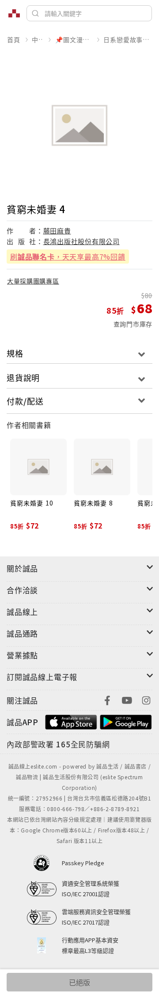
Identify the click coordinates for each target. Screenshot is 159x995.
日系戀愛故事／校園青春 (127, 39)
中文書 (37, 39)
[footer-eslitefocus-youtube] (127, 699)
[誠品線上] (14, 13)
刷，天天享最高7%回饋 (67, 256)
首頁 (13, 39)
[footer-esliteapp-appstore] (71, 721)
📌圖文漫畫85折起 (73, 39)
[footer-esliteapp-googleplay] (125, 721)
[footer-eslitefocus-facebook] (107, 699)
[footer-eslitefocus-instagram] (146, 699)
